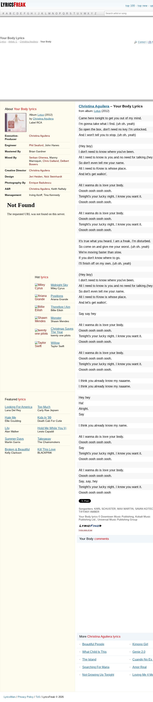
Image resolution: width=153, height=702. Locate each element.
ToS (38, 696)
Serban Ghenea (38, 157)
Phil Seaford (36, 145)
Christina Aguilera (43, 118)
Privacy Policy (26, 696)
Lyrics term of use (85, 530)
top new (142, 5)
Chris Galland (51, 160)
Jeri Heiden (36, 176)
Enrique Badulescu (40, 182)
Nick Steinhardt (53, 176)
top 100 (130, 5)
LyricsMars (10, 696)
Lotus (41, 114)
